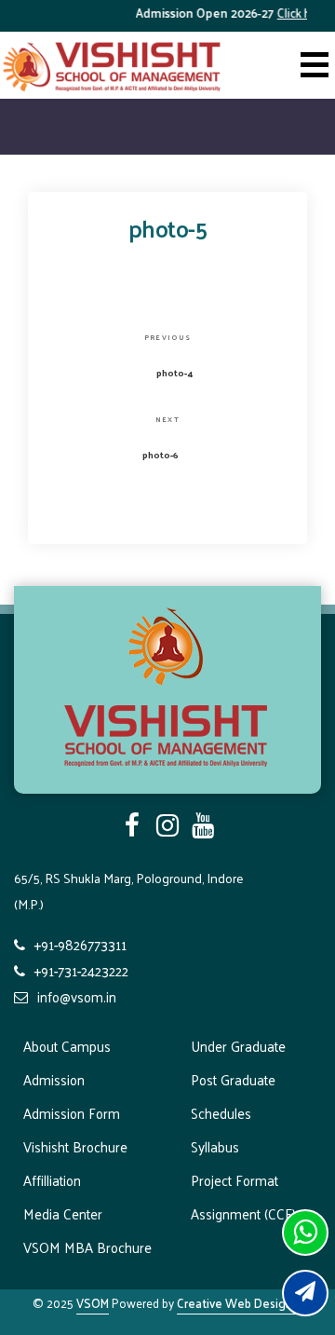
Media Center (62, 1213)
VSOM (92, 1303)
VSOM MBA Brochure (87, 1247)
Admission (54, 1079)
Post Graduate (233, 1079)
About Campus (67, 1045)
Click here (298, 12)
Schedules (221, 1112)
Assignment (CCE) (243, 1213)
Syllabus (215, 1146)
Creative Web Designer (240, 1303)
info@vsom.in (76, 996)
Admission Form (71, 1112)
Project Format (234, 1179)
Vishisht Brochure (75, 1146)
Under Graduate (238, 1045)
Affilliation (52, 1179)
